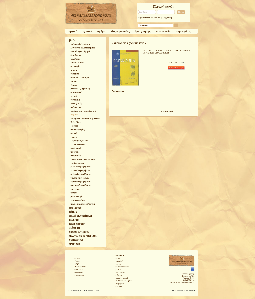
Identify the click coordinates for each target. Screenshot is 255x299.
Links (97, 290)
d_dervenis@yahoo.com (185, 282)
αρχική (77, 258)
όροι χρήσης (79, 269)
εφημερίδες (120, 284)
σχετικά (77, 261)
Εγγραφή (168, 18)
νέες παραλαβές (80, 267)
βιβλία (118, 258)
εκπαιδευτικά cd (122, 278)
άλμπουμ (119, 286)
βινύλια (118, 270)
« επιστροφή (167, 111)
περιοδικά (119, 261)
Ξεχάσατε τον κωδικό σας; (150, 18)
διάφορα (119, 275)
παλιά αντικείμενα (122, 267)
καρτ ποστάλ (120, 272)
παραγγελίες (79, 275)
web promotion (190, 290)
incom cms (180, 290)
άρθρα (77, 264)
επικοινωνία (79, 272)
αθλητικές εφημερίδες (124, 281)
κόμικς (118, 264)
